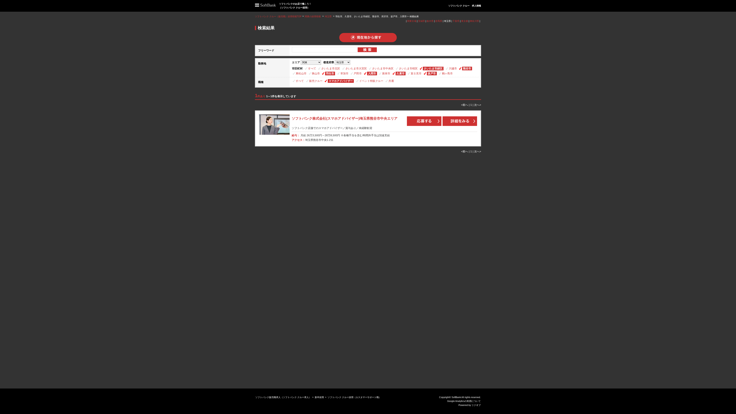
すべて (312, 68)
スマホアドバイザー (341, 80)
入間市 (372, 73)
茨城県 (421, 21)
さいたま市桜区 (408, 68)
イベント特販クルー (371, 80)
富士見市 (416, 73)
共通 (391, 80)
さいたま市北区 (330, 68)
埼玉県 (328, 16)
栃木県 (430, 21)
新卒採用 (319, 397)
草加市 (344, 73)
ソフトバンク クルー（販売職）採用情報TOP (278, 16)
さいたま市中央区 (382, 68)
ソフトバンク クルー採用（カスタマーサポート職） (354, 397)
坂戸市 (432, 73)
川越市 (453, 68)
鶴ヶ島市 (447, 73)
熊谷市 (467, 68)
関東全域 (411, 21)
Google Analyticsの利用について (464, 401)
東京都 (464, 21)
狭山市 (316, 73)
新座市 (386, 73)
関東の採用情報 (313, 16)
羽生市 (330, 73)
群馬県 (438, 21)
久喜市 (401, 73)
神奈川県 (474, 21)
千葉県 (456, 21)
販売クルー (316, 80)
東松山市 (301, 73)
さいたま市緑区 (433, 68)
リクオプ (476, 405)
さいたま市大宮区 (356, 68)
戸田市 (358, 73)
